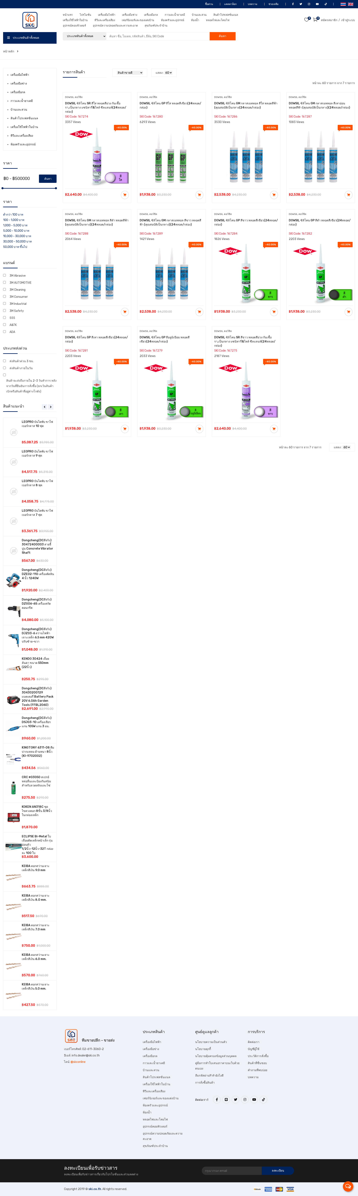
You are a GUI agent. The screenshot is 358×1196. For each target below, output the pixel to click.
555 (12, 318)
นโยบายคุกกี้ (203, 1049)
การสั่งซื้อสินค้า (205, 1082)
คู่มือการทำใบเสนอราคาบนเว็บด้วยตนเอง (217, 1065)
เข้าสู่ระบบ (348, 20)
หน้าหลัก (9, 51)
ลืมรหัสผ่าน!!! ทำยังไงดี (209, 1075)
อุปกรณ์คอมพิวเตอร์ (74, 25)
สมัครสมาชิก (329, 20)
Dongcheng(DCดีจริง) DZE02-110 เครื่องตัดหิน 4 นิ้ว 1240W (38, 574)
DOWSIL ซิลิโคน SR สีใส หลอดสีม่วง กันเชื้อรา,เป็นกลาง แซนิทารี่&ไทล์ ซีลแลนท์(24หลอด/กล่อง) (95, 107)
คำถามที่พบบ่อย (257, 1070)
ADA (12, 332)
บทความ (252, 4)
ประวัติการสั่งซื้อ (258, 1056)
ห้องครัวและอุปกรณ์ (172, 20)
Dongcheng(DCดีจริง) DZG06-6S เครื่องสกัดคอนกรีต (37, 604)
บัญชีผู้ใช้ (253, 1049)
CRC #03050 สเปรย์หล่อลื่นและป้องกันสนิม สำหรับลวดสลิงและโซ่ (36, 781)
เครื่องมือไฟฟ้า (106, 14)
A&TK (13, 325)
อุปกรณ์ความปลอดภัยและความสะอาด (115, 25)
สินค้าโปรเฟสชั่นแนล (225, 14)
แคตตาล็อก (230, 4)
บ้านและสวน (199, 14)
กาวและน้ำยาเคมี (175, 14)
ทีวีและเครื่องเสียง (104, 20)
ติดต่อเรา (253, 1042)
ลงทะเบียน (278, 1170)
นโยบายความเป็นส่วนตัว (211, 1042)
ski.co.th (94, 1189)
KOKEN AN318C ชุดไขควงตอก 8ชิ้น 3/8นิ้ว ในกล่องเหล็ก (37, 811)
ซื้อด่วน (208, 4)
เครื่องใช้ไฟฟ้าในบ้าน (75, 20)
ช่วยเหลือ (273, 4)
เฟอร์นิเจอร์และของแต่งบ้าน (138, 20)
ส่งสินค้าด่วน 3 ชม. (22, 361)
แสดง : (160, 73)
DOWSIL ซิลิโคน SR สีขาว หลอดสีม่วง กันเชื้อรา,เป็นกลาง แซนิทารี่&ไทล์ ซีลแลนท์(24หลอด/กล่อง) (244, 341)
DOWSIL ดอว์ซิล (73, 97)
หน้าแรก (68, 14)
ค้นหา (222, 36)
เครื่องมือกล (151, 14)
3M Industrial (18, 304)
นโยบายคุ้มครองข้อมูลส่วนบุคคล (216, 1056)
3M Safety (17, 311)
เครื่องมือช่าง (129, 14)
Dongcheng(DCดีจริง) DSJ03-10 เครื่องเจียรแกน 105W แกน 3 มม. (37, 722)
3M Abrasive (18, 275)
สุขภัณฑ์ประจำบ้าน (156, 25)
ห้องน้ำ (195, 20)
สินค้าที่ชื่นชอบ (257, 1063)
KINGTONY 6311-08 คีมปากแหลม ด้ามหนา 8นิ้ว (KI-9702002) (38, 752)
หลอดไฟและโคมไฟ (217, 20)
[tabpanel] (30, 714)
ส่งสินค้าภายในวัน (21, 368)
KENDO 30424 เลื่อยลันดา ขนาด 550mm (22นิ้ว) (35, 663)
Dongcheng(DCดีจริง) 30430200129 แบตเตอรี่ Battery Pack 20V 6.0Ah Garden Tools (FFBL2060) (37, 697)
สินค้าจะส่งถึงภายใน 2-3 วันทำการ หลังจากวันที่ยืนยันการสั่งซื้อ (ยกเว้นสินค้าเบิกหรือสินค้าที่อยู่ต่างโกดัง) (31, 386)
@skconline (78, 1062)
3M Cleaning (17, 290)
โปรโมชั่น (85, 14)
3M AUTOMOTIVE (20, 283)
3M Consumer (19, 297)
